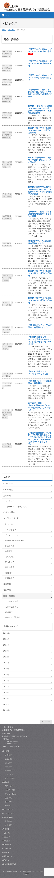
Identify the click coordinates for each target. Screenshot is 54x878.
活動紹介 (8, 446)
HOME (4, 30)
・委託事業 (7, 802)
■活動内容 (5, 782)
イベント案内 (10, 530)
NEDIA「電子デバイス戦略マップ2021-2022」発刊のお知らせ (40, 130)
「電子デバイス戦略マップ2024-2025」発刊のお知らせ (40, 77)
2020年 (6, 669)
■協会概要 (5, 751)
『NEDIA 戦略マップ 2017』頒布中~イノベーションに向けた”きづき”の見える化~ (40, 340)
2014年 (6, 704)
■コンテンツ (6, 849)
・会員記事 (6, 837)
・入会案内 (7, 821)
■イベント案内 (7, 810)
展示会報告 (10, 562)
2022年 (6, 657)
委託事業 (8, 218)
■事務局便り (6, 845)
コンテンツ (5, 302)
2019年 (6, 674)
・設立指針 (7, 763)
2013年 (6, 710)
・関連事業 (7, 806)
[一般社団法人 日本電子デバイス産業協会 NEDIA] (27, 8)
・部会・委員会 (8, 786)
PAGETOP (46, 722)
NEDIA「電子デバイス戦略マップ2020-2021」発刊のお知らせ (40, 160)
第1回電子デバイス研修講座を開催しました (39, 242)
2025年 (6, 639)
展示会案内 (10, 567)
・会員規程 (7, 825)
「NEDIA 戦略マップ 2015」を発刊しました (38, 372)
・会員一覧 (6, 833)
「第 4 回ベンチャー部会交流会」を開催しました (40, 326)
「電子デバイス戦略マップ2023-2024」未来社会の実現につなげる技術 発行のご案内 (40, 93)
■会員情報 (5, 829)
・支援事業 (7, 798)
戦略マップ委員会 (7, 375)
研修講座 (8, 246)
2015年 (6, 698)
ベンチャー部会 (7, 329)
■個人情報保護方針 (9, 864)
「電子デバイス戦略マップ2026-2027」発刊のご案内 (40, 50)
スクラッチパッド (11, 518)
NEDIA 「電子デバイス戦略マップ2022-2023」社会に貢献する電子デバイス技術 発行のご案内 (40, 109)
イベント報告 (6, 194)
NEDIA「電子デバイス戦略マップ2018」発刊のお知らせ (40, 300)
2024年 (6, 645)
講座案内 (10, 556)
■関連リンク (6, 860)
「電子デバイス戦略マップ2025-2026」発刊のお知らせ (40, 63)
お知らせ (5, 275)
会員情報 (9, 551)
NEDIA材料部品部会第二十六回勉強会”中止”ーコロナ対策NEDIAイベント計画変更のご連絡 (40, 190)
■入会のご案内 (7, 817)
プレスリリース (11, 535)
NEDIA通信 (6, 327)
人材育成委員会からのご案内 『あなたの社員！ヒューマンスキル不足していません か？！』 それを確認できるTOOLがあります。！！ (40, 438)
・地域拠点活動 (8, 790)
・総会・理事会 (8, 778)
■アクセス (5, 852)
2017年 (6, 686)
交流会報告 (5, 332)
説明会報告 (10, 578)
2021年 (6, 663)
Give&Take (8, 484)
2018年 (6, 680)
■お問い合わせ (7, 856)
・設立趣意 (7, 759)
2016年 (6, 692)
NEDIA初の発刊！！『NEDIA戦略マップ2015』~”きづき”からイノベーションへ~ (40, 406)
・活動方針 (7, 767)
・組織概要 (7, 771)
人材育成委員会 (11, 607)
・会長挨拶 (7, 755)
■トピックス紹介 (8, 813)
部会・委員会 (6, 196)
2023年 (6, 651)
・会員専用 (6, 841)
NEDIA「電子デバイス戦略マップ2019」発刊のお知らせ (40, 273)
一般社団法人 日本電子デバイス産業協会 (28, 871)
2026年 (6, 633)
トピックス (11, 30)
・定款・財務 (7, 774)
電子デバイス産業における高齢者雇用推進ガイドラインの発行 (40, 214)
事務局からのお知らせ (14, 540)
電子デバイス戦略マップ (7, 55)
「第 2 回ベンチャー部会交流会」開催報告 (40, 382)
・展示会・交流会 (9, 794)
